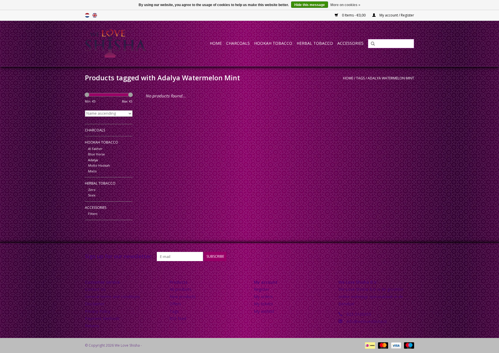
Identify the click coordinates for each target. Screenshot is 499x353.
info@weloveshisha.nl (367, 321)
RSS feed (178, 318)
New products (183, 296)
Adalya (93, 160)
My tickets (263, 303)
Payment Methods (102, 318)
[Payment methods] (369, 345)
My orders (263, 296)
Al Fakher (95, 148)
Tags (360, 78)
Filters (92, 213)
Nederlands (87, 15)
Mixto (92, 171)
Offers (175, 303)
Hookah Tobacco (273, 43)
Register (261, 289)
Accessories (350, 43)
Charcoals (238, 43)
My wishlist (264, 311)
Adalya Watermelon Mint (391, 78)
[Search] (371, 44)
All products (180, 289)
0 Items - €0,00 (353, 15)
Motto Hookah (99, 165)
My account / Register (396, 15)
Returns (92, 325)
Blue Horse (96, 154)
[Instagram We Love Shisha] (409, 256)
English (94, 15)
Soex (92, 195)
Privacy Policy (97, 311)
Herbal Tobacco (315, 43)
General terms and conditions (112, 296)
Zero (92, 189)
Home (216, 43)
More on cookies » (345, 5)
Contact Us (95, 289)
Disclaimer (95, 303)
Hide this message (309, 5)
